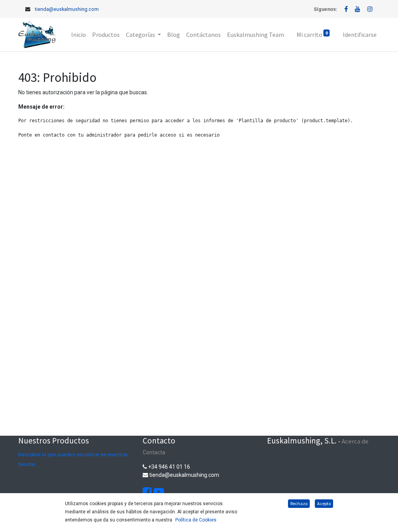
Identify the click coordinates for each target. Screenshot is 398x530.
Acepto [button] (324, 503)
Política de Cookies (195, 520)
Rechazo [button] (298, 503)
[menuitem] (78, 34)
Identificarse (360, 34)
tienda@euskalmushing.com (67, 9)
